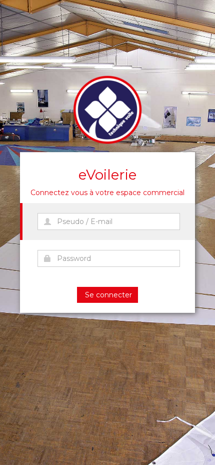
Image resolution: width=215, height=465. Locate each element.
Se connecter (107, 294)
